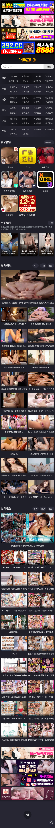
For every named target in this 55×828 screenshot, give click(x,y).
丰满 (35, 508)
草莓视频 (37, 129)
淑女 (43, 508)
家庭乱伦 (25, 119)
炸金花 (25, 81)
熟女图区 (37, 112)
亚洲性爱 (13, 97)
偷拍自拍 (25, 97)
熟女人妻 (13, 91)
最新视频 (6, 265)
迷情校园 (13, 123)
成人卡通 (37, 97)
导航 (4, 131)
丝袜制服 (25, 91)
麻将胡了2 (13, 81)
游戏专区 (49, 76)
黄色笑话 (37, 123)
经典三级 (25, 102)
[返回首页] (51, 822)
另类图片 (49, 112)
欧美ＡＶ (37, 87)
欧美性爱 (49, 97)
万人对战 (37, 76)
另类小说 (25, 123)
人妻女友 (37, 119)
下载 (51, 223)
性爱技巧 (49, 123)
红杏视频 (13, 134)
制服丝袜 (13, 102)
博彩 (4, 78)
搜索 (49, 66)
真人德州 (25, 76)
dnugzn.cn (27, 59)
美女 (35, 265)
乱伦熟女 (37, 102)
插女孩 (13, 129)
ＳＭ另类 (49, 91)
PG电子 (14, 76)
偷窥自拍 (13, 108)
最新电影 (6, 508)
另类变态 (49, 102)
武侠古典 (49, 119)
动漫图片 (49, 108)
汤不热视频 (49, 129)
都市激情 (13, 119)
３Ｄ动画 (49, 87)
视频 (4, 88)
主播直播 (37, 91)
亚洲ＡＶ (13, 87)
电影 (4, 99)
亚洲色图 (25, 108)
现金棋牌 (37, 81)
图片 (4, 110)
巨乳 (43, 265)
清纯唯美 (25, 112)
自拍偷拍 (25, 87)
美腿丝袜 (13, 112)
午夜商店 (25, 129)
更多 (51, 265)
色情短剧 (25, 134)
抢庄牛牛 (49, 81)
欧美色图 (37, 108)
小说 (4, 120)
